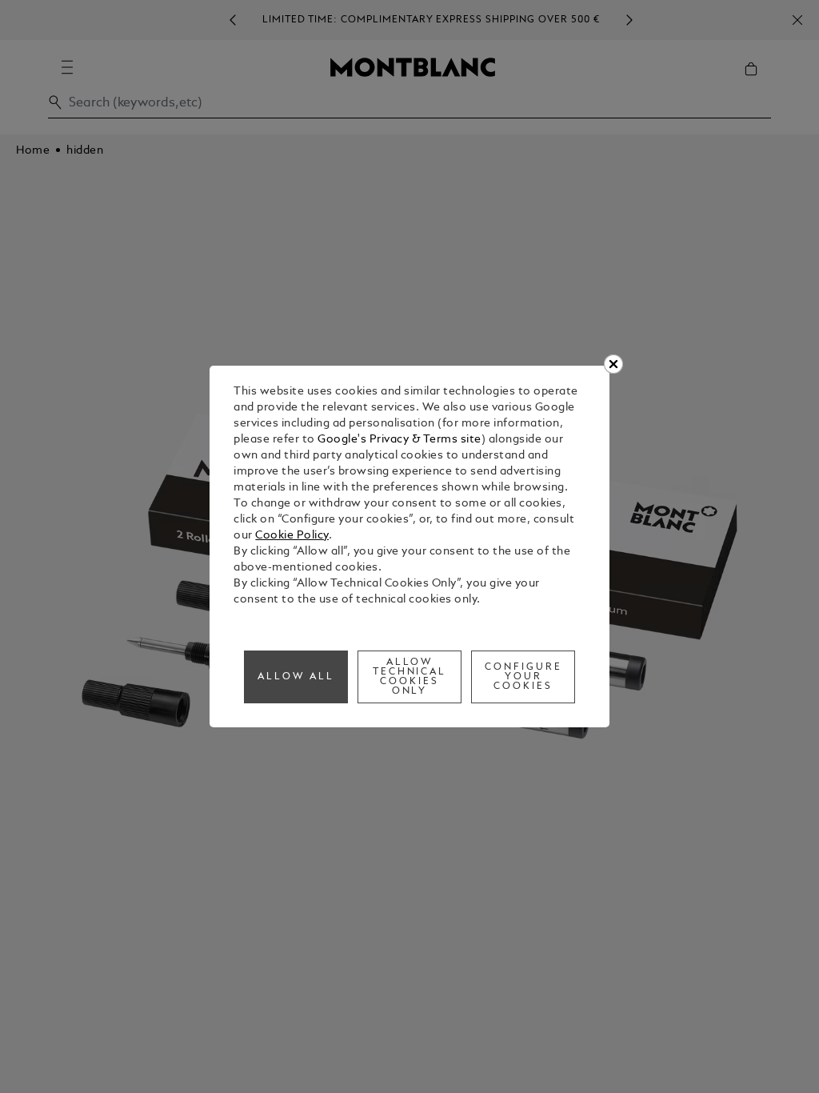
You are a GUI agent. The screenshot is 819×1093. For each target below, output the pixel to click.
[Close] (613, 364)
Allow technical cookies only (410, 677)
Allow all (296, 677)
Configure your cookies (523, 677)
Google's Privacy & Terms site (399, 439)
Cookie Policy (292, 535)
